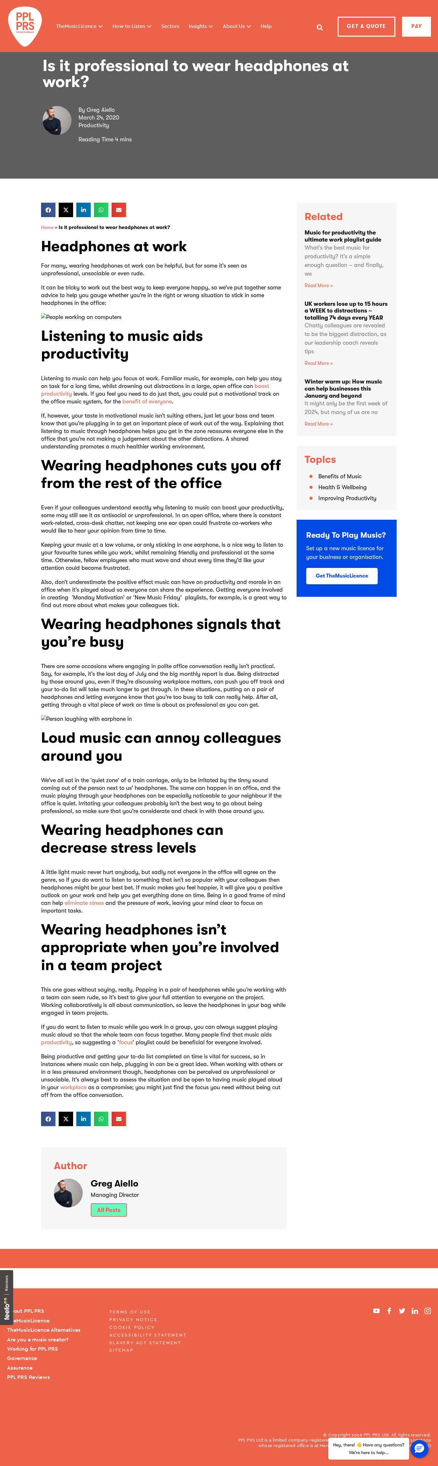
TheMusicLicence (28, 1320)
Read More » (319, 285)
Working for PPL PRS (32, 1348)
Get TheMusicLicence (342, 576)
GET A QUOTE (366, 26)
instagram (428, 1311)
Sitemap (121, 1350)
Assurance (19, 1367)
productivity (56, 1042)
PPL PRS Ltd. (377, 1435)
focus (125, 1042)
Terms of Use (130, 1312)
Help (266, 26)
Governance (22, 1358)
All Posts (109, 1210)
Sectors (170, 26)
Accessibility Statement (148, 1335)
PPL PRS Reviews (28, 1377)
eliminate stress (84, 903)
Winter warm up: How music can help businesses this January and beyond (343, 388)
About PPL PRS (25, 1310)
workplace (73, 1087)
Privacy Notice (133, 1319)
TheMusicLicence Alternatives (43, 1329)
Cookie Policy (132, 1327)
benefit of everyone (147, 401)
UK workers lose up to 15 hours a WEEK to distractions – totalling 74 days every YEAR (346, 311)
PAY (416, 26)
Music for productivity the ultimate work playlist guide (343, 236)
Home (47, 227)
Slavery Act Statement (145, 1343)
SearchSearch (319, 30)
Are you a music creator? (38, 1339)
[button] (48, 210)
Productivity (94, 125)
